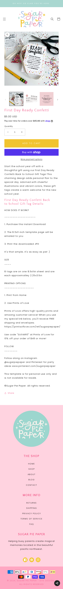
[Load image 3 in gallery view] (46, 99)
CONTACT (31, 485)
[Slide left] (5, 99)
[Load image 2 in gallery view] (31, 99)
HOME (31, 463)
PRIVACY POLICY (31, 513)
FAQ (31, 524)
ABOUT (31, 474)
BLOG (31, 479)
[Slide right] (57, 99)
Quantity (8, 126)
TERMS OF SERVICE (31, 518)
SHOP (31, 469)
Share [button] (11, 393)
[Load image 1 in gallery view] (16, 99)
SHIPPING (31, 508)
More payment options (31, 159)
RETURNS (31, 502)
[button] (4, 19)
